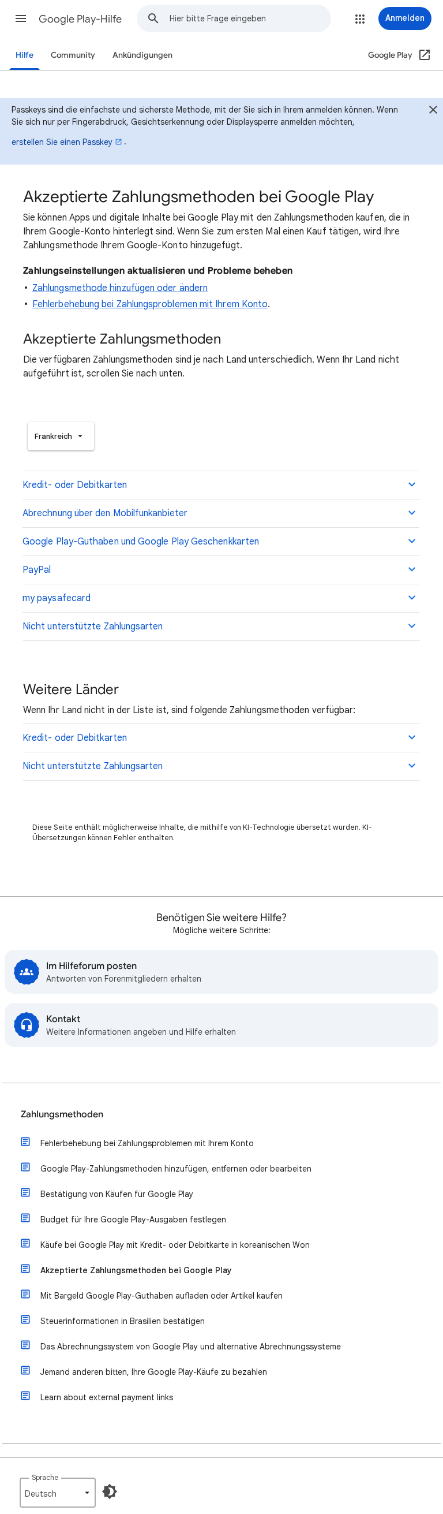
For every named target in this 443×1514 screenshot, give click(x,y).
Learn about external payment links (106, 1397)
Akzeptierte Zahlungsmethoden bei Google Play (136, 1270)
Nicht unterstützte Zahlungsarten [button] (92, 626)
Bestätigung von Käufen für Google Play (116, 1194)
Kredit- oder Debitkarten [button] (74, 485)
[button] (21, 18)
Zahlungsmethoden (62, 1114)
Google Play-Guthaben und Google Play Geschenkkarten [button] (140, 541)
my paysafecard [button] (56, 598)
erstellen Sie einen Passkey (62, 142)
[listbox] (61, 436)
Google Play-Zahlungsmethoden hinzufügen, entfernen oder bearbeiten (175, 1169)
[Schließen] (433, 111)
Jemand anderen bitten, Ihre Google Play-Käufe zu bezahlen (153, 1372)
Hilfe (24, 55)
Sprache (45, 1477)
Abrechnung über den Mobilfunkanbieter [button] (104, 513)
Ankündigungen (142, 55)
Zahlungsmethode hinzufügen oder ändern (120, 288)
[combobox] (250, 18)
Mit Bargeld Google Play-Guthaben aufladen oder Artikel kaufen (161, 1296)
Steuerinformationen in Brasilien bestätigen (122, 1321)
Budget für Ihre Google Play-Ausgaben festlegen (133, 1219)
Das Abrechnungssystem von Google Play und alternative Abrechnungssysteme (190, 1346)
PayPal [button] (36, 570)
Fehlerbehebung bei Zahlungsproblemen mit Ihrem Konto (150, 304)
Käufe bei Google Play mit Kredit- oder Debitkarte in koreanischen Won (175, 1245)
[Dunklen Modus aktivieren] (109, 1491)
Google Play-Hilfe (80, 19)
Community (73, 55)
